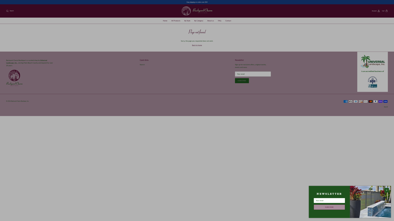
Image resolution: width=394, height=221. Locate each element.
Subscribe (329, 207)
